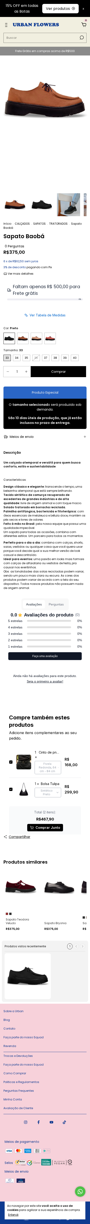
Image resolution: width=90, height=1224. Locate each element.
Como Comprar (14, 1073)
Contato (9, 1029)
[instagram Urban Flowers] (25, 1122)
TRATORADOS (58, 224)
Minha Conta (12, 1099)
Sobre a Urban (13, 1011)
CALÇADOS (22, 224)
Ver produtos (58, 8)
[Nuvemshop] (21, 1219)
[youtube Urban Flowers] (51, 1122)
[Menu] (7, 25)
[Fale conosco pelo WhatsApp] (80, 1191)
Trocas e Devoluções (18, 1056)
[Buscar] (81, 37)
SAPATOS (39, 224)
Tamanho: (13, 350)
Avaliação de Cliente (18, 1108)
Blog (6, 1020)
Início (7, 224)
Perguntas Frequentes (18, 1091)
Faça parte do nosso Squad (23, 1037)
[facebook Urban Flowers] (38, 1122)
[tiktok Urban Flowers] (64, 1122)
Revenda (9, 1046)
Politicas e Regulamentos (21, 1082)
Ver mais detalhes (20, 274)
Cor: (10, 328)
